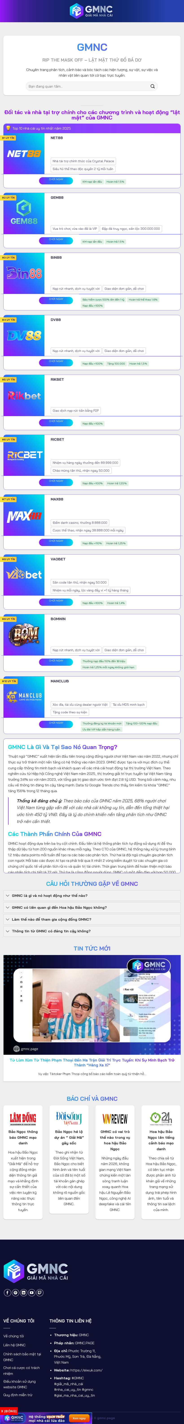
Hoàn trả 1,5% (138, 363)
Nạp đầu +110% (92, 543)
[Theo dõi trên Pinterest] (15, 1292)
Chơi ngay (56, 179)
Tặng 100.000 (116, 363)
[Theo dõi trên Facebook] (7, 1292)
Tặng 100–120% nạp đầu (141, 723)
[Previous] (9, 995)
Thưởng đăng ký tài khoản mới (102, 723)
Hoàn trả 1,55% (117, 483)
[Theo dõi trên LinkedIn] (23, 1292)
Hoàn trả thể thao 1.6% (143, 299)
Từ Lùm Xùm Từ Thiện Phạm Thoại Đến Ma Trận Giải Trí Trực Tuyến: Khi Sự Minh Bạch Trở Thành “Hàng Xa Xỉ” (92, 1062)
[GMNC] (92, 11)
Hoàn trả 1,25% (116, 543)
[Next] (175, 995)
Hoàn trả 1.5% (115, 181)
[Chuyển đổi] (8, 896)
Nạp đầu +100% (93, 305)
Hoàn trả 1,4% (116, 603)
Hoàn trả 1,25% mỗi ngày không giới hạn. (109, 667)
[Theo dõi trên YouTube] (31, 1292)
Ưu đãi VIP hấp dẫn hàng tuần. (102, 729)
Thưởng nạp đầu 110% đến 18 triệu (104, 661)
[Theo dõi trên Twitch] (40, 1292)
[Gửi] (152, 86)
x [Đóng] (9, 1411)
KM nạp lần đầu (92, 181)
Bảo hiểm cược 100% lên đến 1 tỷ (103, 299)
